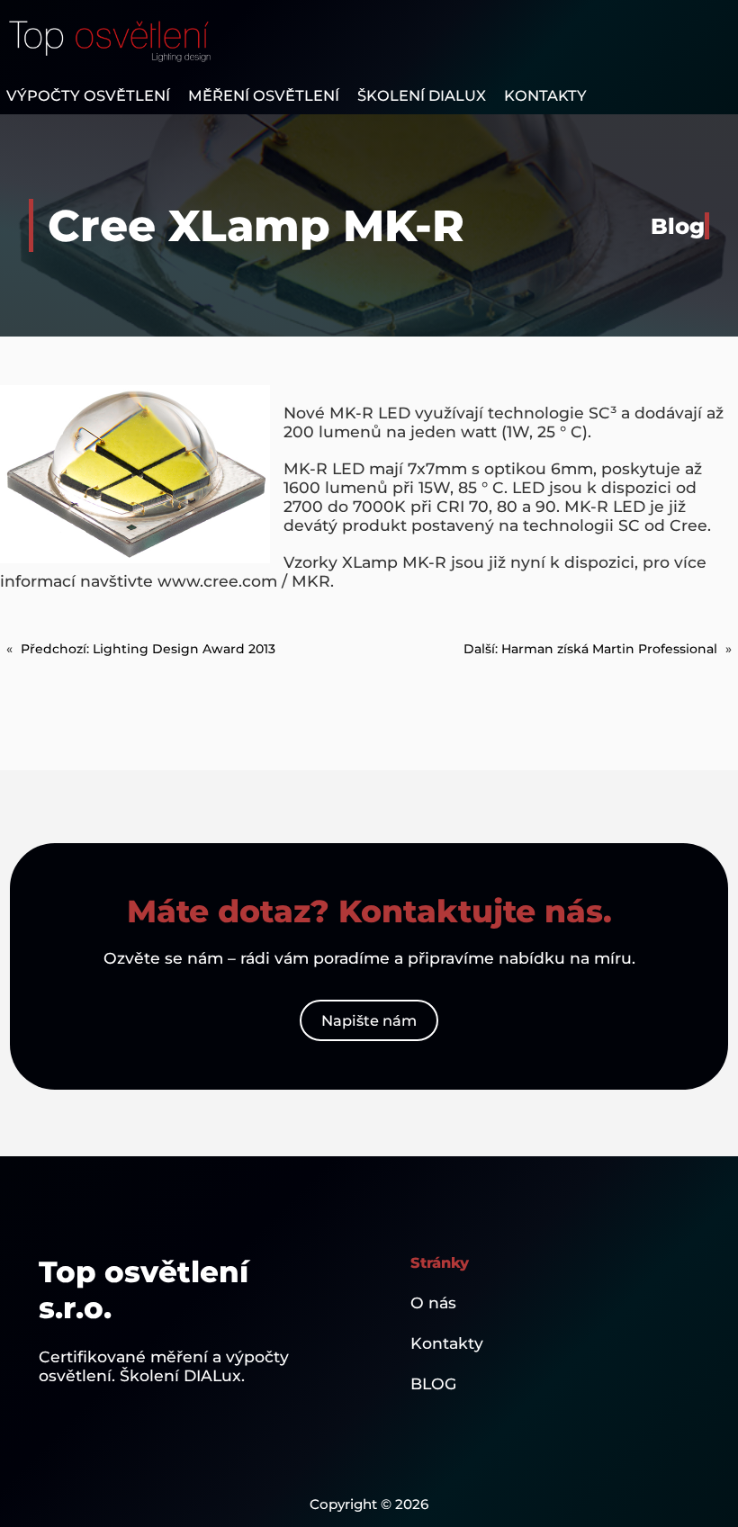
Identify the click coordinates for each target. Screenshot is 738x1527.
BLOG (433, 1383)
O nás (433, 1302)
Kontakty (446, 1343)
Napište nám (369, 1020)
